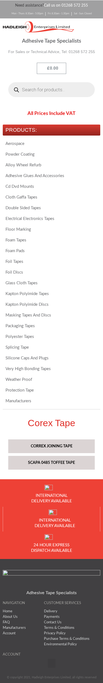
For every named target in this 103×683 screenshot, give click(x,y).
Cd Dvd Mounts (19, 186)
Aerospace (14, 144)
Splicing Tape (17, 347)
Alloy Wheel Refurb (23, 165)
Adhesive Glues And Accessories (34, 176)
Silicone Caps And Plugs (27, 358)
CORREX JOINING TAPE (52, 446)
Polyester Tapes (19, 337)
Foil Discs (14, 272)
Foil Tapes (14, 262)
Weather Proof (18, 380)
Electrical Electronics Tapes (29, 219)
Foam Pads (15, 251)
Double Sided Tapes (23, 208)
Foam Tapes (15, 240)
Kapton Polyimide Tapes (27, 294)
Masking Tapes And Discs (28, 315)
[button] (90, 27)
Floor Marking (18, 229)
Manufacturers (18, 401)
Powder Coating (20, 154)
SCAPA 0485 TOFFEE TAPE (51, 463)
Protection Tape (19, 390)
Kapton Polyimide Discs (27, 304)
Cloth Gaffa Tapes (21, 197)
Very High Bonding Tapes (28, 369)
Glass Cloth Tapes (21, 283)
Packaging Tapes (20, 326)
